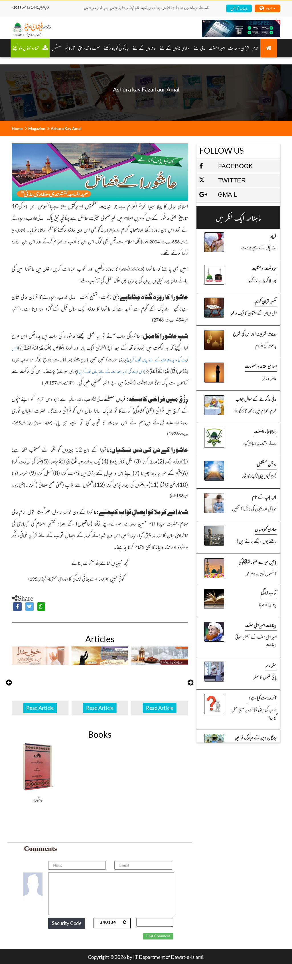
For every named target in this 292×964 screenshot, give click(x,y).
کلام (255, 48)
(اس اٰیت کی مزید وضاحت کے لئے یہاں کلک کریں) (111, 371)
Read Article (40, 708)
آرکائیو (70, 48)
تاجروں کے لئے (144, 48)
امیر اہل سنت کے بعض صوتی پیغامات (256, 640)
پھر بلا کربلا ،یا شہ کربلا (262, 280)
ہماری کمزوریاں (266, 529)
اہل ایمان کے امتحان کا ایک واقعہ (253, 313)
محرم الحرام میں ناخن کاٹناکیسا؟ (255, 410)
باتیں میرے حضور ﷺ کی (258, 562)
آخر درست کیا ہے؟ (262, 697)
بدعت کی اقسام (266, 345)
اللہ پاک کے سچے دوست (259, 247)
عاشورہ (38, 799)
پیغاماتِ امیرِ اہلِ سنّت (261, 625)
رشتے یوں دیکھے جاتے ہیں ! (256, 541)
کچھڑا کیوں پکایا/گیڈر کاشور (259, 476)
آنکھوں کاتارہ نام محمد (261, 573)
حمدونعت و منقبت (264, 268)
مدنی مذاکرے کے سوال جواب (256, 399)
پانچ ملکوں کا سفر (265, 677)
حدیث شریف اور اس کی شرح (255, 333)
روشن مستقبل (267, 464)
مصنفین (56, 48)
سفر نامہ (271, 665)
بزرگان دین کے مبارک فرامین (256, 737)
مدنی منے (199, 48)
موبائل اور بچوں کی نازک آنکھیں (254, 508)
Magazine (36, 128)
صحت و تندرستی (89, 48)
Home (17, 128)
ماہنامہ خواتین (239, 8)
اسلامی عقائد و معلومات (261, 366)
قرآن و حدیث (238, 48)
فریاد (274, 236)
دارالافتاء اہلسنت (265, 431)
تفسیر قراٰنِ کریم (266, 301)
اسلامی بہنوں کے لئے (174, 48)
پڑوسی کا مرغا (268, 604)
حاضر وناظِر (269, 378)
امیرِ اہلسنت (217, 48)
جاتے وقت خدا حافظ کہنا (260, 443)
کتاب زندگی (269, 592)
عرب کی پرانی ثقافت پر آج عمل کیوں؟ (254, 713)
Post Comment (158, 936)
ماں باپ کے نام (264, 496)
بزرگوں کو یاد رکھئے (116, 48)
